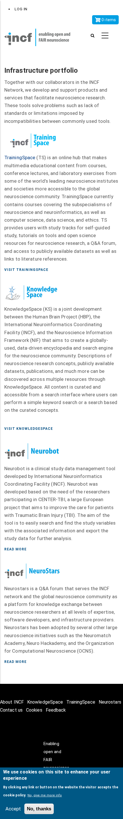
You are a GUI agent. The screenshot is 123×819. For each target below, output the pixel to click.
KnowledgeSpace (45, 702)
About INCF (12, 702)
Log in (21, 9)
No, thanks (39, 809)
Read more (15, 549)
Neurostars (110, 702)
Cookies (34, 710)
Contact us (11, 710)
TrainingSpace (19, 157)
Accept (13, 809)
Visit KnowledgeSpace (28, 429)
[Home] (41, 35)
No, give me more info (44, 795)
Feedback (56, 710)
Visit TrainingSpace (26, 270)
